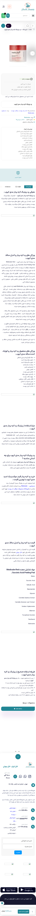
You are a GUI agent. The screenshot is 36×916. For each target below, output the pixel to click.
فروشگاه (24, 30)
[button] (33, 15)
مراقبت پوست (14, 111)
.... (3, 26)
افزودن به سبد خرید (23, 911)
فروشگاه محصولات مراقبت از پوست (18, 489)
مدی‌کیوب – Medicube (28, 486)
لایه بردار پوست (23, 111)
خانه (30, 30)
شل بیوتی (19, 552)
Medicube (27, 118)
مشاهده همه (19, 709)
